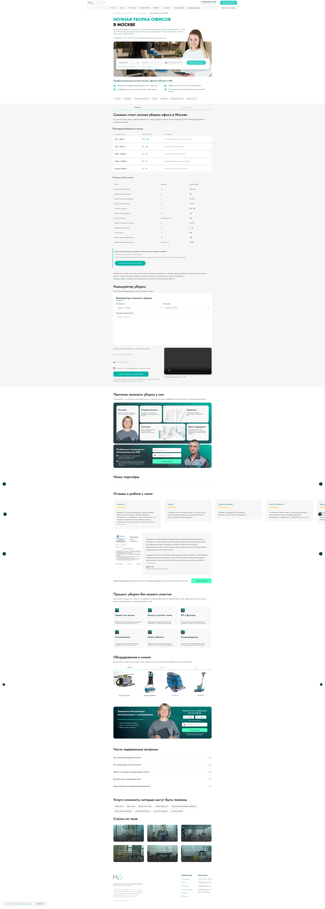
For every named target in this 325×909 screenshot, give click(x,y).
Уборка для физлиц (194, 8)
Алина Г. (171, 515)
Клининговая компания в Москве (123, 13)
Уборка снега (119, 817)
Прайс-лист (185, 896)
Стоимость (117, 98)
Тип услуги (166, 304)
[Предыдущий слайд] (4, 489)
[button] (228, 3)
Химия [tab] (195, 677)
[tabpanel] (162, 117)
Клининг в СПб (179, 8)
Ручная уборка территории (123, 821)
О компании (132, 8)
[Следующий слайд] (320, 489)
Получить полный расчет (162, 338)
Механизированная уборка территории (184, 817)
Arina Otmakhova (276, 515)
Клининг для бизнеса (141, 13)
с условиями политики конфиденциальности (146, 66)
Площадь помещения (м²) (125, 313)
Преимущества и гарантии (142, 98)
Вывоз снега (131, 817)
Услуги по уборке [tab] (187, 107)
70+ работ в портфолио (154, 591)
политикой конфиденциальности (24, 904)
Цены (122, 8)
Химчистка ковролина (160, 821)
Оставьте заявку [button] (119, 279)
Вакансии (156, 8)
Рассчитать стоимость (196, 63)
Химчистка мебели (177, 821)
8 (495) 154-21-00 (204, 893)
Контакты (166, 8)
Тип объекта (120, 304)
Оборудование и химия (177, 98)
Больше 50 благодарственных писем (124, 591)
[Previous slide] (5, 524)
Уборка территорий (162, 817)
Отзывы (155, 98)
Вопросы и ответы (191, 98)
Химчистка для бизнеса (143, 821)
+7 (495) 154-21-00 (208, 2)
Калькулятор (127, 98)
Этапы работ (164, 98)
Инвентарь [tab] (162, 677)
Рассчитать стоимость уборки (130, 263)
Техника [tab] (129, 677)
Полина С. (121, 515)
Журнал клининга (145, 8)
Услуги (112, 8)
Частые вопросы (187, 900)
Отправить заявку (166, 461)
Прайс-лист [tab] (138, 107)
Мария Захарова (225, 515)
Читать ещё (121, 535)
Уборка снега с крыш (145, 817)
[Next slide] (320, 524)
